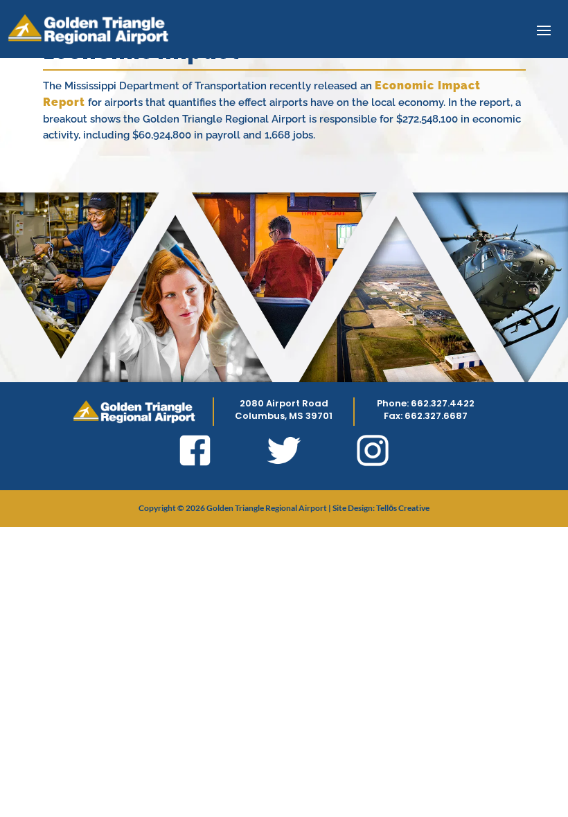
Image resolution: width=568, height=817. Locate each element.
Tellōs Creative (402, 508)
